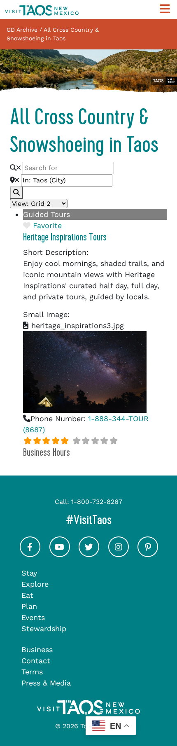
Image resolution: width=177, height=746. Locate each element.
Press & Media (46, 682)
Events (33, 617)
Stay (29, 573)
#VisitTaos (119, 520)
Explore (35, 584)
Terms (32, 671)
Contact (35, 660)
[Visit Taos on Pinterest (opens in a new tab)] (147, 554)
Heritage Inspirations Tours (65, 237)
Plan (29, 606)
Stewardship (43, 628)
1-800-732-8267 (96, 502)
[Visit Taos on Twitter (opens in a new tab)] (89, 554)
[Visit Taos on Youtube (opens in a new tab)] (59, 554)
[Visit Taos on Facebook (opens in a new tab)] (30, 554)
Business (37, 649)
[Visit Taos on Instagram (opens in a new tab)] (118, 554)
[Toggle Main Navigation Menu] (164, 9)
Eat (27, 595)
